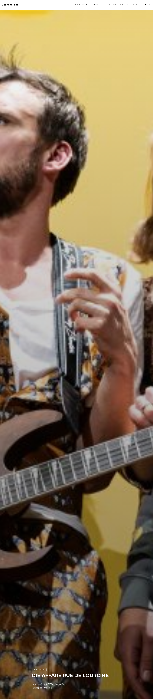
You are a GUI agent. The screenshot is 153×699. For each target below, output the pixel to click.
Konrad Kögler (61, 684)
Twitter (124, 5)
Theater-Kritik (39, 669)
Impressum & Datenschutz (88, 5)
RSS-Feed (136, 5)
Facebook (111, 5)
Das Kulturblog (10, 5)
